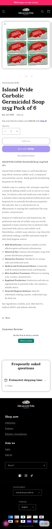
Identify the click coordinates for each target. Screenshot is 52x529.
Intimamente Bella (28, 526)
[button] (3, 11)
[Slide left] (20, 76)
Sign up (8, 454)
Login (7, 449)
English (25, 507)
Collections (10, 422)
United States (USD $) (24, 492)
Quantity (5, 126)
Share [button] (7, 317)
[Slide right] (32, 76)
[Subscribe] (44, 465)
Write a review (26, 340)
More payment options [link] (26, 155)
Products (9, 428)
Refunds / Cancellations (16, 434)
